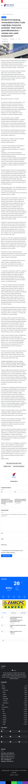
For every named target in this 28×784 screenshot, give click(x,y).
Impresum (12, 774)
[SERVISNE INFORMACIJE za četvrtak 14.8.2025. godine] (23, 738)
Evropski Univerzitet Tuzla (14, 463)
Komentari (23, 613)
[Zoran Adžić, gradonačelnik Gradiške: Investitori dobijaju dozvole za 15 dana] (5, 733)
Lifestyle (5, 696)
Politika (4, 719)
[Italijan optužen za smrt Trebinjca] (5, 633)
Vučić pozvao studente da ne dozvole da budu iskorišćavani (20, 501)
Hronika (4, 717)
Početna (4, 14)
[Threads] (23, 778)
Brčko (4, 713)
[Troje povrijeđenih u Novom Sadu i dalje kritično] (14, 733)
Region (4, 722)
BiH (3, 711)
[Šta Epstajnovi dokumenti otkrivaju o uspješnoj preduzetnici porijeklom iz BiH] (14, 743)
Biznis (4, 692)
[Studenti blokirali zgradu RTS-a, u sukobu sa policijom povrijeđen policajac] (7, 494)
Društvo (11, 14)
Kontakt (16, 774)
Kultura (4, 694)
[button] (14, 572)
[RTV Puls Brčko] (8, 5)
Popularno (13, 613)
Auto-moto (5, 690)
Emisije (3, 685)
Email (2, 538)
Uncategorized (5, 707)
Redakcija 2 (5, 39)
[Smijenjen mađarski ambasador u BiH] (5, 627)
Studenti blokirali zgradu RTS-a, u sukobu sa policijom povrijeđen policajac (7, 501)
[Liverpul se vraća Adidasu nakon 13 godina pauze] (14, 738)
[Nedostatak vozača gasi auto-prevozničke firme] (5, 743)
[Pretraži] (26, 5)
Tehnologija (5, 698)
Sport (3, 705)
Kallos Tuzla (7, 466)
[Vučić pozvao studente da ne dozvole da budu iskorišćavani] (21, 494)
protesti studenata (19, 466)
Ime (2, 533)
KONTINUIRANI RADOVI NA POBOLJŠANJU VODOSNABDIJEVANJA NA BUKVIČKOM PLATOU (16, 619)
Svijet (4, 724)
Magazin (4, 688)
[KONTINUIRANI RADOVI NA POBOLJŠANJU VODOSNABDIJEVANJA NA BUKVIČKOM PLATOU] (5, 619)
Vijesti (8, 14)
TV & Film (5, 700)
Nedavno (4, 613)
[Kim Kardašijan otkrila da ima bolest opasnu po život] (5, 738)
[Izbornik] (1, 5)
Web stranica (4, 544)
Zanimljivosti (5, 702)
